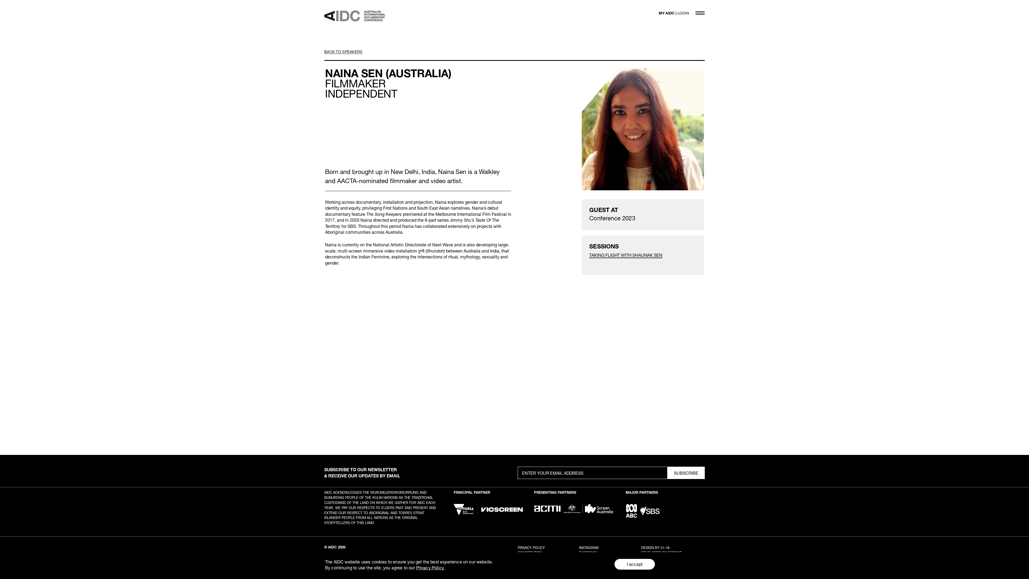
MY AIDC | (674, 13)
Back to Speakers (343, 51)
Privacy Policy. (430, 567)
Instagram (588, 547)
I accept (635, 564)
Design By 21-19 (655, 547)
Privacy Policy (531, 547)
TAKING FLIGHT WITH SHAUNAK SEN (625, 255)
